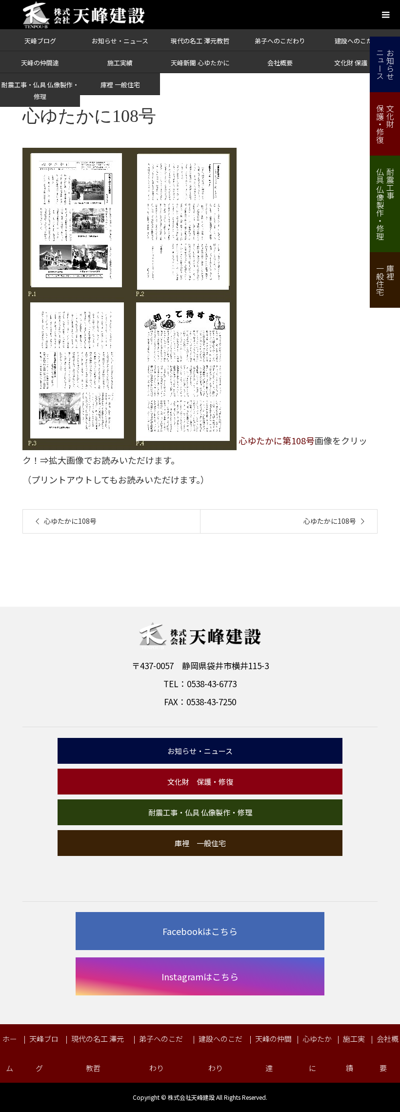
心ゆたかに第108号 (277, 441)
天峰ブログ (40, 40)
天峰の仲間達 (40, 62)
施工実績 (120, 62)
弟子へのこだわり (280, 40)
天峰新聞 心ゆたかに (200, 62)
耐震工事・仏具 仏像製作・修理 (200, 812)
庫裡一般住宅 (385, 280)
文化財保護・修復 (385, 123)
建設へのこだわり (360, 40)
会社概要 (280, 62)
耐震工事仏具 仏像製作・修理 (385, 204)
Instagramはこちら (200, 976)
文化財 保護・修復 (360, 62)
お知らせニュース (385, 64)
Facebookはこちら (200, 931)
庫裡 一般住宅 (120, 84)
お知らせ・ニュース (120, 40)
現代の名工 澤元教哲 (200, 40)
